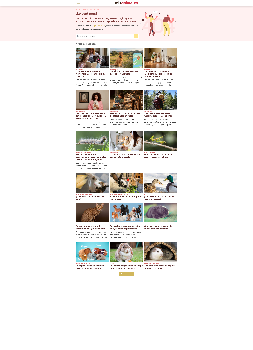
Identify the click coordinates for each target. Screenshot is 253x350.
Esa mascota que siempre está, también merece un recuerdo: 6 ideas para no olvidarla (91, 116)
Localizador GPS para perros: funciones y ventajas (124, 72)
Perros (112, 224)
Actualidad (148, 111)
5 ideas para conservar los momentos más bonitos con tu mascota (90, 74)
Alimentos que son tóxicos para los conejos (125, 197)
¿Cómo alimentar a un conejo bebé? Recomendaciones (158, 227)
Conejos (113, 263)
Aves (145, 194)
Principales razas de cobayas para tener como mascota (90, 266)
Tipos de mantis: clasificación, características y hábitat (159, 155)
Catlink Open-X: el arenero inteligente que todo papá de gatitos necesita (158, 74)
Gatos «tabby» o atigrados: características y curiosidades (90, 227)
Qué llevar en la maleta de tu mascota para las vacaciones (158, 114)
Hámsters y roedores (83, 263)
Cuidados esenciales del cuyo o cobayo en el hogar (159, 266)
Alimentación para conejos (120, 194)
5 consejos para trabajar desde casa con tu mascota (125, 155)
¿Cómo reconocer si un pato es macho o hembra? (159, 197)
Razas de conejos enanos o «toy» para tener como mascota (126, 266)
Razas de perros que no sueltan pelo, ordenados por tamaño (125, 227)
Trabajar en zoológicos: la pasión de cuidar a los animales (126, 114)
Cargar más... (126, 274)
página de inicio (98, 26)
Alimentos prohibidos (84, 194)
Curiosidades (80, 69)
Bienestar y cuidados (83, 152)
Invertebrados (149, 152)
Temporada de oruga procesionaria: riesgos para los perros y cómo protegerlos (91, 157)
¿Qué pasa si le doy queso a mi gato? (91, 197)
